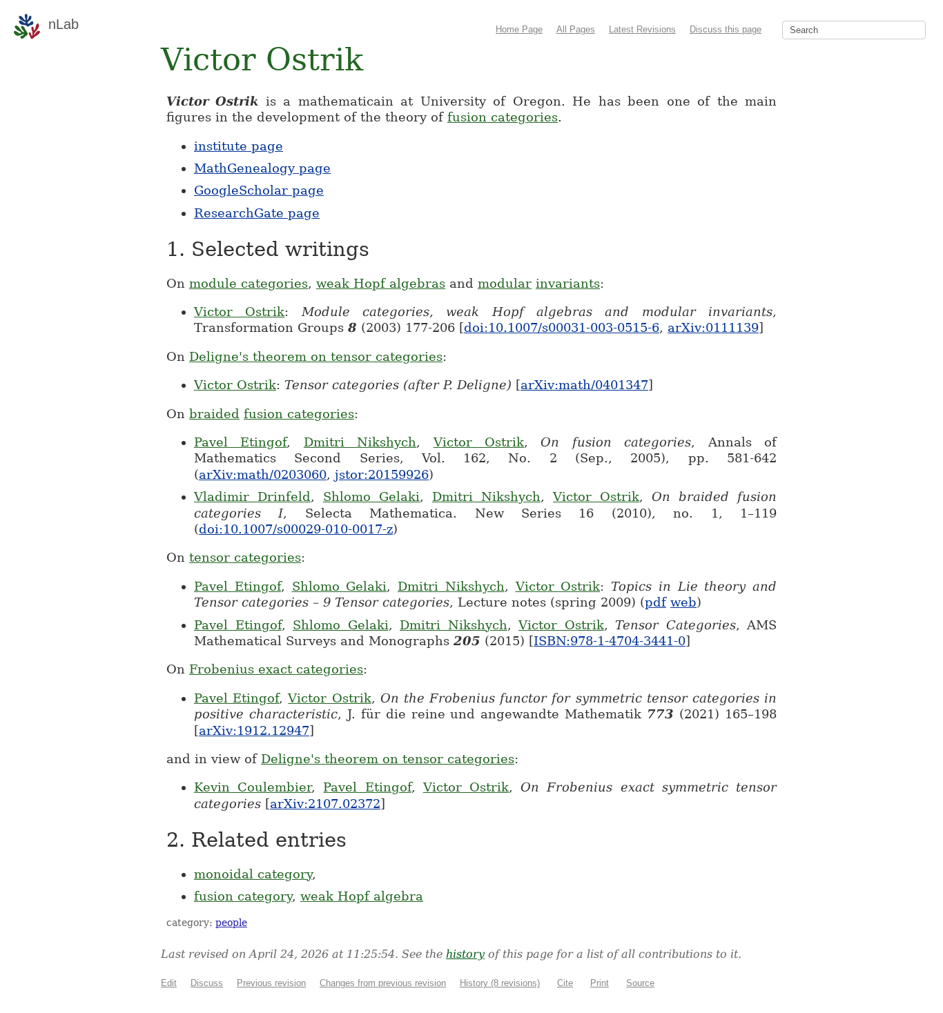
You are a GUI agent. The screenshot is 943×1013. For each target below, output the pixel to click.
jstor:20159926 (382, 474)
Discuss (207, 983)
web (683, 602)
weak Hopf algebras (380, 283)
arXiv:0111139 (713, 327)
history (465, 954)
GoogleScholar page (259, 190)
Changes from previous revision (383, 983)
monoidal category (253, 874)
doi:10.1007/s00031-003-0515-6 (561, 327)
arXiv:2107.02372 (325, 803)
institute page (238, 146)
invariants (568, 283)
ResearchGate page (257, 213)
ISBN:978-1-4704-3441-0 (610, 640)
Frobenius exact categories (276, 669)
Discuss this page (725, 29)
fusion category (243, 896)
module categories (248, 283)
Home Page (519, 29)
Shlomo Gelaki (371, 496)
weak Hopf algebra (361, 896)
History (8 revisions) (500, 983)
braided (214, 413)
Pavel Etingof (240, 442)
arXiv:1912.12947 (254, 730)
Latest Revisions (642, 29)
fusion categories (502, 117)
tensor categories (245, 557)
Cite (565, 983)
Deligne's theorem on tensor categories (316, 356)
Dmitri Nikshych (360, 442)
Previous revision (271, 983)
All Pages (575, 29)
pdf (655, 602)
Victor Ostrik (239, 311)
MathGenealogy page (262, 168)
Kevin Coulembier (252, 787)
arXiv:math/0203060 (263, 474)
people (231, 922)
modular (505, 283)
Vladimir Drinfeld (252, 496)
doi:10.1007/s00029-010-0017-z (296, 529)
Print (599, 983)
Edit (169, 983)
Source (640, 983)
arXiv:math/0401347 (584, 384)
